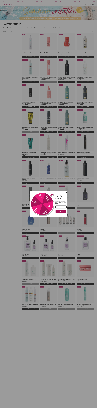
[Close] (66, 192)
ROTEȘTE (61, 211)
